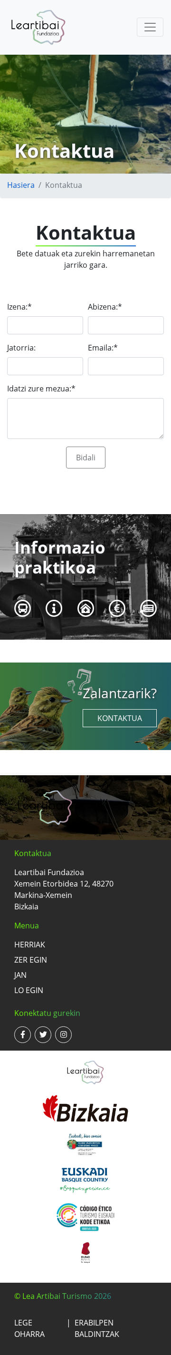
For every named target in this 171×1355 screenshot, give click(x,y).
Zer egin (30, 960)
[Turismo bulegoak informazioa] (54, 608)
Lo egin (28, 990)
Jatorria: (21, 347)
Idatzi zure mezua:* (41, 388)
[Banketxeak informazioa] (117, 608)
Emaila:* (103, 347)
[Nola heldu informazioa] (23, 608)
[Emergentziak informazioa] (85, 608)
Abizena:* (105, 307)
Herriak (29, 944)
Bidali (85, 457)
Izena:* (19, 307)
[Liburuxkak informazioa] (148, 608)
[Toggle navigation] (150, 27)
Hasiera (21, 185)
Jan (20, 975)
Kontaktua (119, 718)
